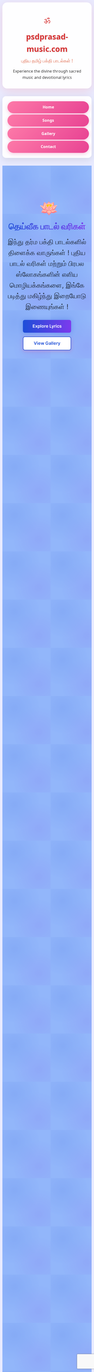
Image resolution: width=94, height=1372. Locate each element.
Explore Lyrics (47, 326)
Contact (48, 146)
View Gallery (47, 343)
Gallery (48, 133)
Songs (48, 120)
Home (48, 107)
